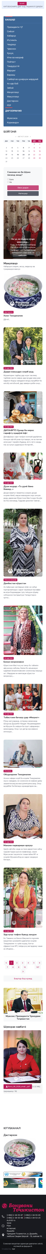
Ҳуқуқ (10, 53)
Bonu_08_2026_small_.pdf (19, 1086)
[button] (8, 230)
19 (18, 155)
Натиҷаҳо (23, 193)
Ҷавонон (11, 49)
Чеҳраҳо (11, 44)
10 (25, 967)
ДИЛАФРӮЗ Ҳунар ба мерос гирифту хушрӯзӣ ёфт (19, 432)
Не (10, 182)
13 (23, 151)
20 (24, 155)
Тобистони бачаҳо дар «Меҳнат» (21, 717)
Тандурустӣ (13, 66)
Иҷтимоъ (12, 40)
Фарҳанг (11, 70)
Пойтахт (11, 62)
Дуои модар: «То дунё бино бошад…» (18, 488)
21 (29, 155)
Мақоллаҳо (13, 96)
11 (12, 151)
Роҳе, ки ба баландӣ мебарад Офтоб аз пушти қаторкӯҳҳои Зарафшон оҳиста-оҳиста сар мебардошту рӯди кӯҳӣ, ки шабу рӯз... (23, 250)
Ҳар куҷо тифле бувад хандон (20, 934)
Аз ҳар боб (12, 83)
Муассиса (12, 118)
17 (6, 155)
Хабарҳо (11, 36)
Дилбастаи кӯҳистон (15, 583)
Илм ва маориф (15, 57)
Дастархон (12, 101)
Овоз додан (23, 188)
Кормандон (13, 122)
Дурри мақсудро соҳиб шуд (18, 371)
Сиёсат (11, 31)
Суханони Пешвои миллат (23, 6)
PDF (9, 105)
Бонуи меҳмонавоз (14, 661)
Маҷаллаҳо (13, 92)
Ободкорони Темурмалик (17, 774)
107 (37, 967)
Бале (11, 179)
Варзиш (11, 75)
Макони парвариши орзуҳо (18, 845)
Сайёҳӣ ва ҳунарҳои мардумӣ (22, 79)
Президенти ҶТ (15, 27)
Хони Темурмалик (13, 315)
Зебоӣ (10, 88)
